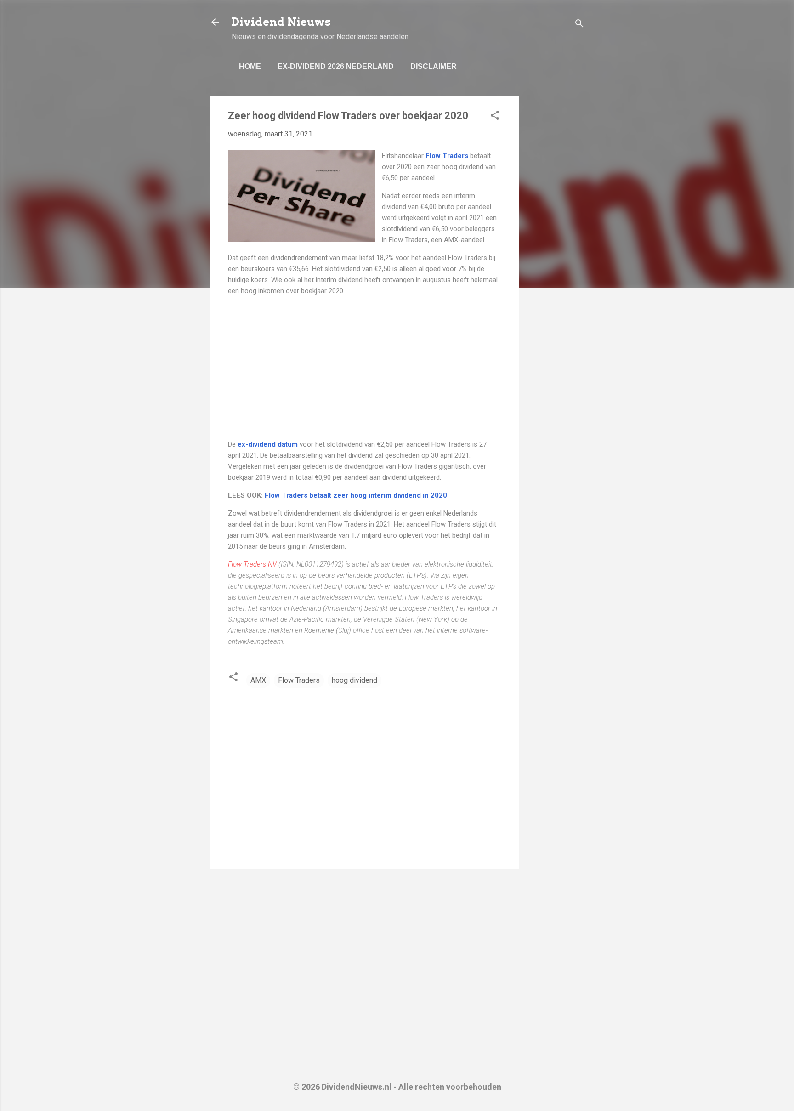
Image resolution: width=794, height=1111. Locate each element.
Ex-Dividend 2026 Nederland (336, 66)
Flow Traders (299, 680)
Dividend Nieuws (281, 21)
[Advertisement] (555, 234)
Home (250, 66)
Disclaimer (433, 66)
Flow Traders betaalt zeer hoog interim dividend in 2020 (356, 495)
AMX (258, 680)
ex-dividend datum (268, 444)
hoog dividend (354, 680)
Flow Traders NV (252, 564)
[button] (494, 117)
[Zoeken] (579, 25)
